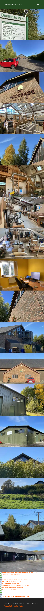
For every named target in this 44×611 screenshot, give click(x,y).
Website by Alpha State (13, 606)
